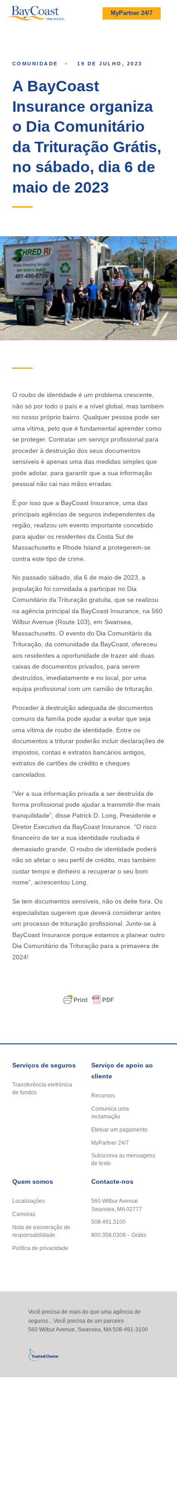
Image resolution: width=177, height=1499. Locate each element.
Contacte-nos (112, 1181)
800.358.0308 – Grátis (118, 1235)
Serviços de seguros (44, 1065)
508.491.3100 (108, 1222)
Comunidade (35, 63)
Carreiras (23, 1214)
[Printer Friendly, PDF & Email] (88, 1000)
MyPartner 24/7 (131, 13)
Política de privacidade (40, 1248)
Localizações (28, 1201)
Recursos (103, 1095)
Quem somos (32, 1181)
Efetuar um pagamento (119, 1129)
